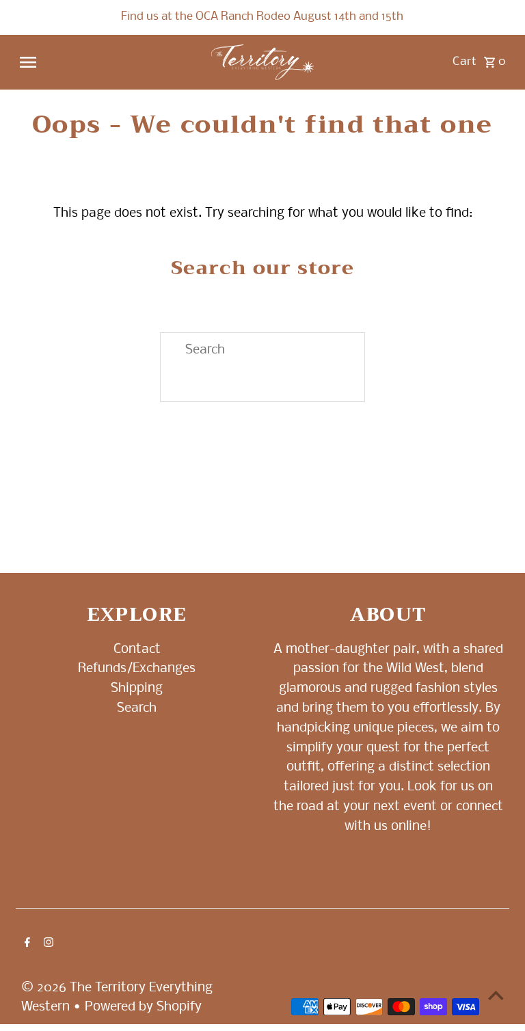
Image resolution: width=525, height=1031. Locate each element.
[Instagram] (46, 944)
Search (137, 708)
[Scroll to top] (496, 995)
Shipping (137, 688)
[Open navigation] (109, 62)
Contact (137, 649)
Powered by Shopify (143, 1007)
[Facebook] (25, 944)
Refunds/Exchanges (137, 668)
